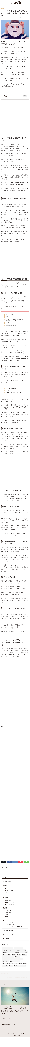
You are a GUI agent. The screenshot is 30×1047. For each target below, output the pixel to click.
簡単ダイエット (14, 959)
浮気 (9, 954)
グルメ (25, 963)
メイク (11, 965)
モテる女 (5, 950)
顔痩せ (19, 954)
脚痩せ (14, 954)
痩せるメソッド (10, 904)
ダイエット (7, 897)
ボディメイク (9, 923)
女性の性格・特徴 (16, 952)
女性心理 (24, 950)
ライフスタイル (8, 934)
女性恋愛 (8, 910)
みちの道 (15, 2)
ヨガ (18, 961)
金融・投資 (7, 881)
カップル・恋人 (24, 952)
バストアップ (9, 890)
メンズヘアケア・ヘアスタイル (14, 926)
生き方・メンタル (7, 963)
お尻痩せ (5, 956)
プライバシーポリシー (12, 1033)
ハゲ (24, 965)
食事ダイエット (10, 902)
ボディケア (9, 894)
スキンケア (9, 892)
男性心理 (18, 950)
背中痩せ (17, 956)
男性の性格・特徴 (7, 952)
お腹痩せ (24, 954)
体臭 (20, 965)
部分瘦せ (8, 900)
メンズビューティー (11, 924)
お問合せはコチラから (9, 1024)
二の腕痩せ (12, 956)
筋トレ (21, 959)
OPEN (24, 95)
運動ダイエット (6, 959)
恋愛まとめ (9, 914)
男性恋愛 (8, 912)
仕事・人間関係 (8, 930)
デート (5, 954)
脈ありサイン (12, 950)
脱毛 (16, 965)
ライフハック (15, 963)
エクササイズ (6, 961)
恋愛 (5, 908)
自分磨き (6, 938)
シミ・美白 (6, 965)
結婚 (7, 916)
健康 (21, 963)
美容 (2, 8)
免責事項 (20, 1033)
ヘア (7, 888)
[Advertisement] (15, 118)
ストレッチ (13, 961)
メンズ (6, 920)
